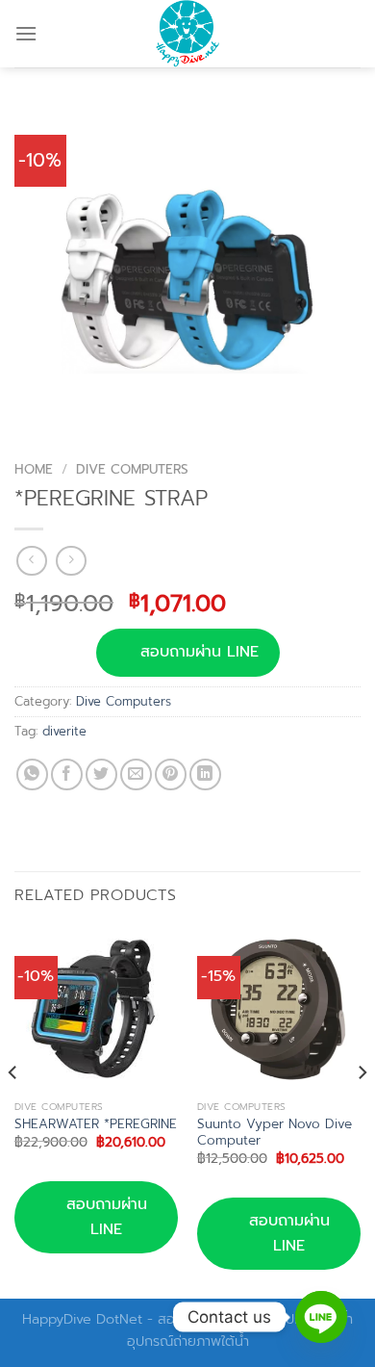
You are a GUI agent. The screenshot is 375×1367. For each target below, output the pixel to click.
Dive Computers (132, 469)
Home (33, 469)
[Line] (321, 1317)
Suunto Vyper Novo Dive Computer (274, 1132)
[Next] (361, 1111)
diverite (64, 731)
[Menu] (26, 33)
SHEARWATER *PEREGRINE (95, 1124)
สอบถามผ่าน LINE (199, 651)
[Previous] (13, 1111)
